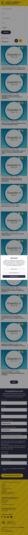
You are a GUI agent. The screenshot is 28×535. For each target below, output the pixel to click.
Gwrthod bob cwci (14, 272)
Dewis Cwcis (14, 269)
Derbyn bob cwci (14, 276)
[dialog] (14, 267)
